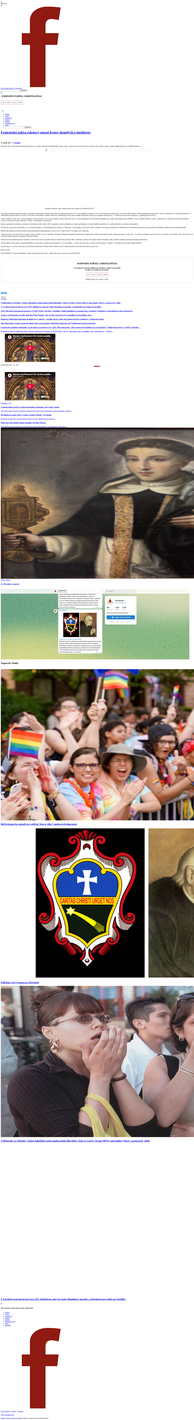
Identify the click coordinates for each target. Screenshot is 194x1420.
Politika (7, 114)
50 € (20, 102)
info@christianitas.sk (7, 1415)
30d (17, 365)
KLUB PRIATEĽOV (8, 88)
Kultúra (7, 121)
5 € (3, 102)
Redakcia (8, 1325)
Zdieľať (3, 297)
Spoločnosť (8, 118)
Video (7, 125)
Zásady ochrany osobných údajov (11, 1418)
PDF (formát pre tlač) (9, 286)
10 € (8, 102)
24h (11, 365)
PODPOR (18, 88)
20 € (14, 102)
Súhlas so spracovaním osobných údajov (36, 1418)
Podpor (14, 1411)
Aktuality (17, 143)
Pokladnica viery (10, 123)
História (7, 120)
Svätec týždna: (5, 580)
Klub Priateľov (5, 1411)
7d (14, 365)
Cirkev (7, 116)
